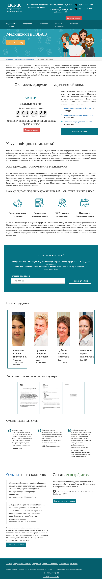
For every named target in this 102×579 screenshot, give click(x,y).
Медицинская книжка (11, 24)
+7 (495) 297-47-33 (85, 4)
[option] (17, 338)
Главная (9, 59)
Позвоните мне (80, 280)
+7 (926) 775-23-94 (85, 8)
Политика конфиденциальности (69, 569)
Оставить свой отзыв (16, 544)
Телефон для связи (20, 276)
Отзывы (12, 474)
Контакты (74, 23)
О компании (43, 23)
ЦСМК (14, 7)
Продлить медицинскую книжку (78, 121)
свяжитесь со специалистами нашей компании (35, 266)
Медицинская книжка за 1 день (77, 108)
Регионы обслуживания (58, 24)
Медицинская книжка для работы (78, 115)
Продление (27, 23)
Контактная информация (64, 501)
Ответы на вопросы (50, 563)
